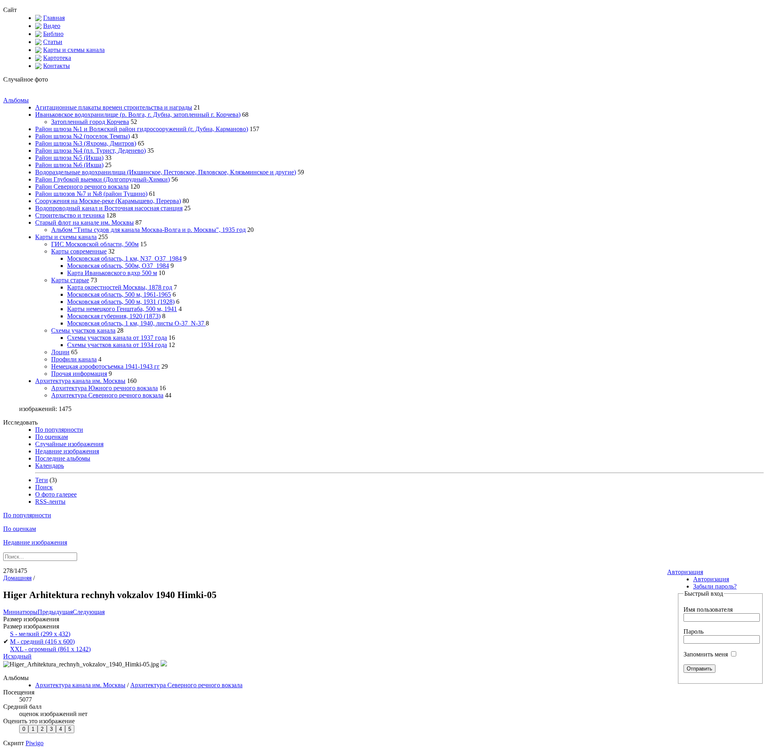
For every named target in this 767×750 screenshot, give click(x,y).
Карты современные (79, 251)
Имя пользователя (708, 609)
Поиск (44, 487)
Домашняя (17, 577)
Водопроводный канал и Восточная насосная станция (109, 208)
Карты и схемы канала (74, 49)
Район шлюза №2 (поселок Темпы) (82, 136)
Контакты (56, 65)
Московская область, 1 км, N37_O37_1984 (124, 258)
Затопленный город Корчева (90, 121)
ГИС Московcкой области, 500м (95, 244)
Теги (41, 480)
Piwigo (35, 743)
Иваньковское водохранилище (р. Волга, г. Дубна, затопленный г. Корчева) (137, 114)
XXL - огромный (50, 649)
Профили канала (74, 359)
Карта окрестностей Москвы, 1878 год (119, 287)
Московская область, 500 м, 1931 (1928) (121, 301)
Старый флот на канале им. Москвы (84, 222)
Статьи (52, 41)
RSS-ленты (50, 501)
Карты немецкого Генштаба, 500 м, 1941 (122, 308)
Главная (54, 17)
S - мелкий (40, 633)
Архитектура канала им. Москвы (80, 380)
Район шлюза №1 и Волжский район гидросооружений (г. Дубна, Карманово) (141, 129)
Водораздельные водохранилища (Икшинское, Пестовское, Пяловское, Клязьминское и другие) (165, 172)
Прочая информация (79, 373)
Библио (53, 33)
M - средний (42, 641)
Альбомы (16, 100)
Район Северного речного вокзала (82, 186)
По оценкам (51, 436)
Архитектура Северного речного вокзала (107, 395)
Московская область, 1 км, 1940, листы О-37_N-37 (136, 323)
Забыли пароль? (715, 586)
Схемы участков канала (83, 330)
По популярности (59, 429)
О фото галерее (56, 494)
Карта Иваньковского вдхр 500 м (112, 272)
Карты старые (70, 280)
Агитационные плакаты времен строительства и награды (113, 107)
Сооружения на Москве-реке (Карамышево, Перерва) (108, 200)
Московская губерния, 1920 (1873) (114, 316)
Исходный (17, 656)
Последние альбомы (62, 458)
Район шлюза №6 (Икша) (69, 165)
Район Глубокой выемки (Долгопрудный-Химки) (102, 179)
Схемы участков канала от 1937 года (117, 337)
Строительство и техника (70, 215)
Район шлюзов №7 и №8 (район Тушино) (91, 193)
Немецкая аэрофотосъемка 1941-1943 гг (105, 366)
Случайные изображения (69, 444)
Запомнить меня (706, 654)
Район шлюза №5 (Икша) (69, 157)
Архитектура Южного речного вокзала (104, 388)
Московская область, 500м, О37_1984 (118, 265)
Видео (51, 25)
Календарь (49, 465)
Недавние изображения (67, 451)
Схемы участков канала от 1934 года (117, 344)
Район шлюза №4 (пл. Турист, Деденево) (90, 150)
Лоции (60, 352)
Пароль (693, 631)
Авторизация (685, 571)
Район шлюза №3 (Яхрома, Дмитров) (85, 143)
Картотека (57, 57)
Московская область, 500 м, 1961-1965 (119, 294)
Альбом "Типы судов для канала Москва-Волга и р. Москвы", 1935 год (148, 229)
